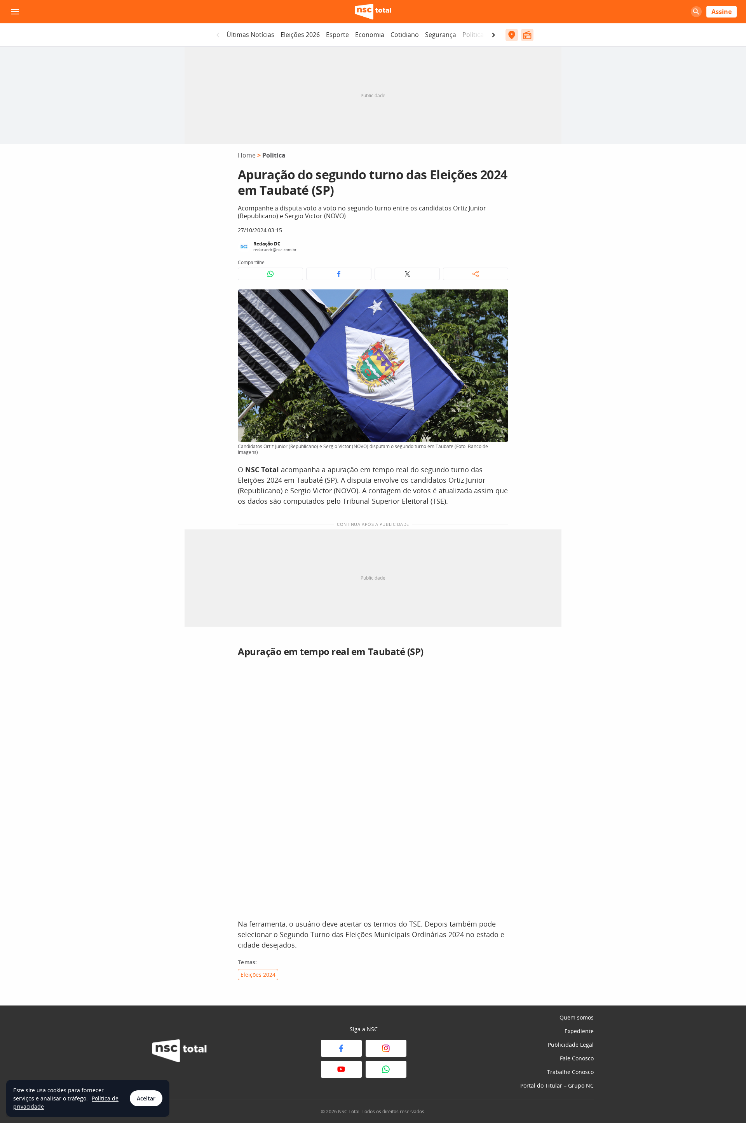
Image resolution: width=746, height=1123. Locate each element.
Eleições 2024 (258, 974)
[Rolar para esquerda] (218, 35)
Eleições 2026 (300, 34)
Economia (369, 34)
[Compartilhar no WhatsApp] (270, 274)
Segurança (440, 34)
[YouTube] (341, 1069)
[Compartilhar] (475, 274)
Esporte (337, 34)
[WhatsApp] (386, 1069)
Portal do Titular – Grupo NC (557, 1085)
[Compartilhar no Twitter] (407, 274)
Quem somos (577, 1017)
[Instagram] (386, 1048)
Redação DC (267, 243)
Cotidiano (404, 34)
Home (247, 155)
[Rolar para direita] (493, 35)
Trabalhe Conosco (570, 1072)
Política (473, 34)
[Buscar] (696, 11)
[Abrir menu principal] (14, 11)
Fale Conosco (577, 1058)
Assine (721, 11)
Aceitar (146, 1098)
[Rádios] (527, 35)
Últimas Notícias (250, 34)
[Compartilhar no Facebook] (338, 274)
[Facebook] (341, 1048)
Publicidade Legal (571, 1044)
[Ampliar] (498, 299)
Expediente (579, 1031)
